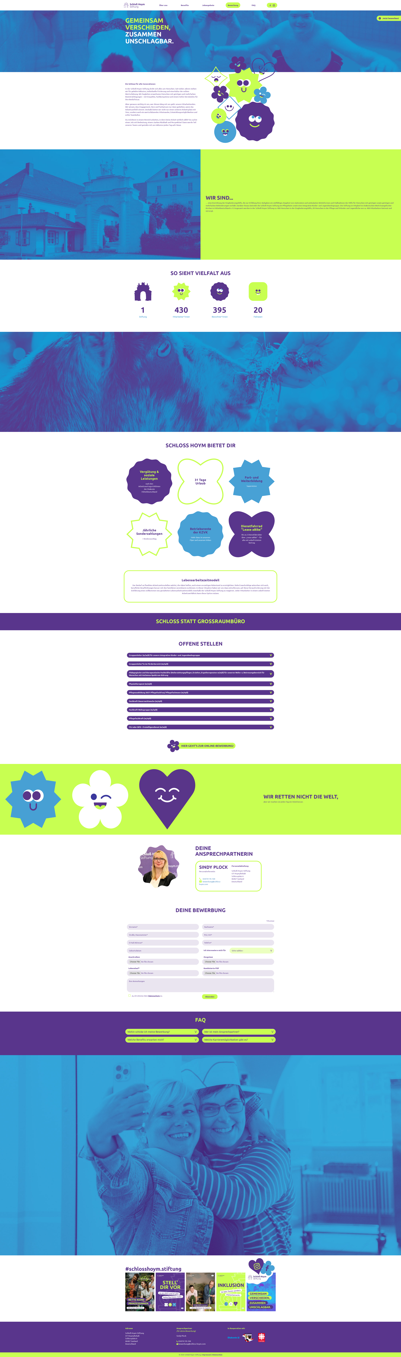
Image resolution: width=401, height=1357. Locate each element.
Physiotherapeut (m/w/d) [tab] (140, 684)
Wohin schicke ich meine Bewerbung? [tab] (149, 1031)
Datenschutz (154, 996)
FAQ (253, 5)
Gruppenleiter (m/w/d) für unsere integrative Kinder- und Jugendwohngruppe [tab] (164, 655)
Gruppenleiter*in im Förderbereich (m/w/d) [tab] (148, 664)
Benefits (185, 5)
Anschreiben (134, 957)
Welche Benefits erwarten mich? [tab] (146, 1039)
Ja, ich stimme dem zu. (147, 996)
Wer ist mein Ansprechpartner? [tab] (221, 1031)
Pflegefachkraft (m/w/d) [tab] (140, 718)
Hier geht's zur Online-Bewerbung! (207, 745)
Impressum (206, 1355)
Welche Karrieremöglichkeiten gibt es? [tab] (226, 1039)
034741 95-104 (209, 879)
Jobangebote (208, 5)
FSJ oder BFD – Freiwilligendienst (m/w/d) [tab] (148, 727)
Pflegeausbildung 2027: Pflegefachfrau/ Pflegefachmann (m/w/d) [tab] (158, 692)
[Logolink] (134, 5)
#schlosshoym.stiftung (153, 1268)
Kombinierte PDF (211, 968)
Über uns (163, 5)
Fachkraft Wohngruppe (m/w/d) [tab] (143, 709)
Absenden (209, 996)
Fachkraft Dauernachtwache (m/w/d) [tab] (145, 701)
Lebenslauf (134, 968)
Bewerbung (233, 5)
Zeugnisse (208, 957)
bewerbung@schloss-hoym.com (192, 1344)
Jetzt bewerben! (390, 18)
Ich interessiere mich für (215, 950)
